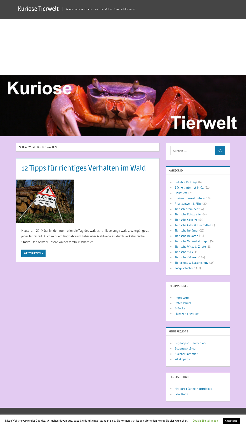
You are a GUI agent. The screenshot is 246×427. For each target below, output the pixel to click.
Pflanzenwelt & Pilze (188, 203)
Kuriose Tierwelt (38, 8)
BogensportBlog (185, 348)
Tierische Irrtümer (187, 230)
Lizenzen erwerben (187, 314)
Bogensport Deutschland (191, 343)
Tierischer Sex (184, 252)
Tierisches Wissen (186, 257)
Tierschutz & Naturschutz (192, 263)
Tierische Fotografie (188, 214)
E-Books (180, 308)
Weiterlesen (32, 253)
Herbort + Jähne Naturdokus (193, 389)
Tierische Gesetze (186, 220)
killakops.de (182, 359)
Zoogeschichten (185, 268)
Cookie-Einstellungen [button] (205, 420)
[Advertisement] (123, 46)
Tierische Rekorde (186, 236)
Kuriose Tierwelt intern (190, 198)
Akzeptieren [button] (231, 420)
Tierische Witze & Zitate (190, 246)
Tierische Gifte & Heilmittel (193, 225)
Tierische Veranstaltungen (192, 241)
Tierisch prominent (187, 209)
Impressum (182, 297)
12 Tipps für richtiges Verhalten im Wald (83, 167)
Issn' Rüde (181, 394)
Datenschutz (183, 303)
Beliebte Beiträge (186, 182)
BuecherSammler (186, 354)
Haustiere (181, 193)
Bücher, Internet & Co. (189, 187)
